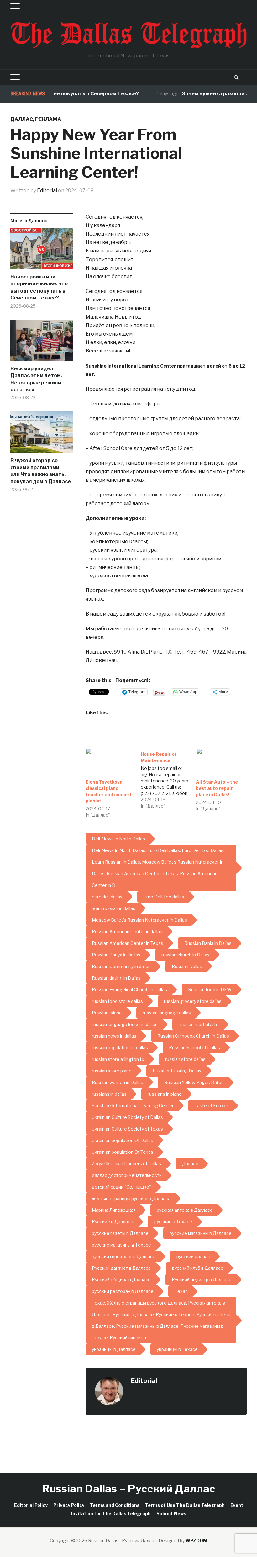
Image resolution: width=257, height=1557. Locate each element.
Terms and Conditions (114, 1505)
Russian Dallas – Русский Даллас (128, 1488)
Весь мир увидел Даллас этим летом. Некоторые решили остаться (36, 379)
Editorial (47, 190)
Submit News (171, 1513)
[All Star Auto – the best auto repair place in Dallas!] (220, 762)
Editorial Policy (31, 1505)
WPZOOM (196, 1540)
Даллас (21, 119)
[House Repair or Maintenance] (168, 778)
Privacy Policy (68, 1505)
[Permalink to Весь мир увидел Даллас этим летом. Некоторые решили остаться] (41, 342)
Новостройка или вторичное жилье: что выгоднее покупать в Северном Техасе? (39, 287)
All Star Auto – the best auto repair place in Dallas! (217, 788)
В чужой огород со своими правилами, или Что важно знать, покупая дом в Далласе (40, 471)
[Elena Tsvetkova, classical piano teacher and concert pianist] (110, 762)
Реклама (48, 119)
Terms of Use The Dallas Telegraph (185, 1505)
